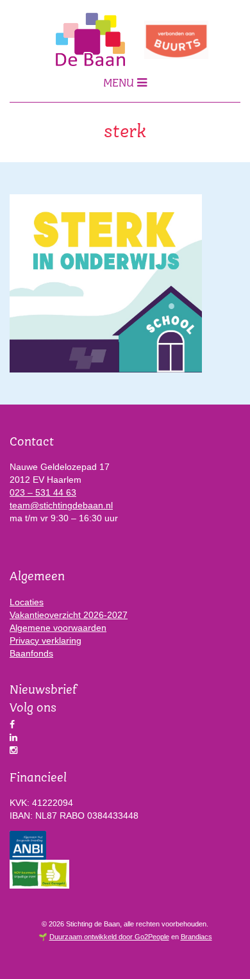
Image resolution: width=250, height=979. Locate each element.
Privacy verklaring (45, 640)
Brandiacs (196, 937)
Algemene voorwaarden (58, 628)
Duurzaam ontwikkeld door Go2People (109, 937)
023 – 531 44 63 (43, 492)
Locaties (27, 602)
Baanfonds (31, 653)
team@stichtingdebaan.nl (61, 505)
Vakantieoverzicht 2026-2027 (69, 615)
